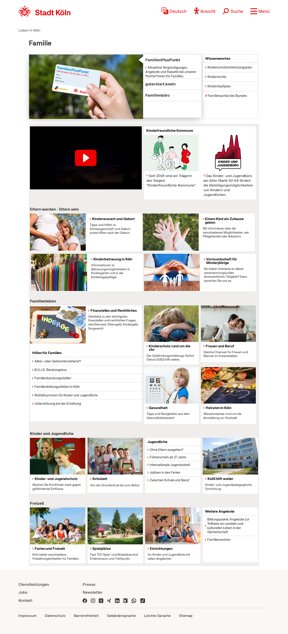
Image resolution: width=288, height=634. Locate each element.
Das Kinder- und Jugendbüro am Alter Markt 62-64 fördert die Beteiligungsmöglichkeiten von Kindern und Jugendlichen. (228, 185)
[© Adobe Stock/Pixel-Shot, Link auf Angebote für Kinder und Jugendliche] (172, 525)
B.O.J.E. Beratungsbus (50, 370)
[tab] (168, 60)
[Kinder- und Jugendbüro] (228, 153)
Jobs (22, 592)
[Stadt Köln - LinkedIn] (117, 600)
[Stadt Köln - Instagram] (93, 600)
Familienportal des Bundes (227, 96)
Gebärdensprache (121, 615)
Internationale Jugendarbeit (170, 465)
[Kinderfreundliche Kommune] (171, 153)
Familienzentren (219, 540)
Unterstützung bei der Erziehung (57, 404)
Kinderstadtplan (219, 86)
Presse (89, 584)
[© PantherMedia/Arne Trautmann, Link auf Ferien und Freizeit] (57, 525)
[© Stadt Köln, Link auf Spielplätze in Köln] (115, 525)
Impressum (27, 615)
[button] (260, 11)
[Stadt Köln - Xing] (109, 600)
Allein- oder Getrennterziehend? (57, 361)
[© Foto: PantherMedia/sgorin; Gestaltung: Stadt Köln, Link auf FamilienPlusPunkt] (86, 87)
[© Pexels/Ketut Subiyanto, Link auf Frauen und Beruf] (228, 323)
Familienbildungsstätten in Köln (57, 387)
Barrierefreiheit (86, 615)
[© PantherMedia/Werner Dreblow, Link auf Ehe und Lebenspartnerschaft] (228, 385)
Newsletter (93, 592)
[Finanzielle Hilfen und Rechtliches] (58, 324)
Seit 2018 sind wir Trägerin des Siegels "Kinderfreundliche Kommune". (171, 180)
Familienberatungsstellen (52, 378)
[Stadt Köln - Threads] (101, 600)
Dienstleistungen (33, 584)
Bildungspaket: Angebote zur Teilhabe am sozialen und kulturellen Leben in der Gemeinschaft (228, 525)
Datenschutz (55, 615)
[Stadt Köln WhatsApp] (134, 600)
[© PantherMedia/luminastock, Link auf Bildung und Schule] (115, 456)
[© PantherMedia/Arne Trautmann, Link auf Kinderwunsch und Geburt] (58, 232)
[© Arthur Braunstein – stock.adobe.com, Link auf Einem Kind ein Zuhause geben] (171, 232)
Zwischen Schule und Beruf (169, 480)
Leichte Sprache (157, 615)
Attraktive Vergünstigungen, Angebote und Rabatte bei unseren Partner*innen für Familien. (170, 72)
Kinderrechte (216, 77)
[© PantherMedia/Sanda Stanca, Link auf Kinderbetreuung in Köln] (59, 272)
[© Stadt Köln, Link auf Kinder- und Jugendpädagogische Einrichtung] (230, 456)
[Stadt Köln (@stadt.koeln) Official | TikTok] (142, 600)
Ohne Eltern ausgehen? (166, 450)
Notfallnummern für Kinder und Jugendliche (66, 395)
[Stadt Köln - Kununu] (125, 600)
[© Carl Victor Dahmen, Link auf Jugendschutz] (57, 456)
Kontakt (25, 600)
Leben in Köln (29, 30)
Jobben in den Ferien (165, 472)
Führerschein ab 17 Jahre (168, 457)
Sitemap (185, 615)
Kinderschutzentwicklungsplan (229, 67)
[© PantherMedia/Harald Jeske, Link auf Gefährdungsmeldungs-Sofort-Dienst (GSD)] (171, 323)
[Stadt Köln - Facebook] (85, 600)
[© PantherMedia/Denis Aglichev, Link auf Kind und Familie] (171, 385)
